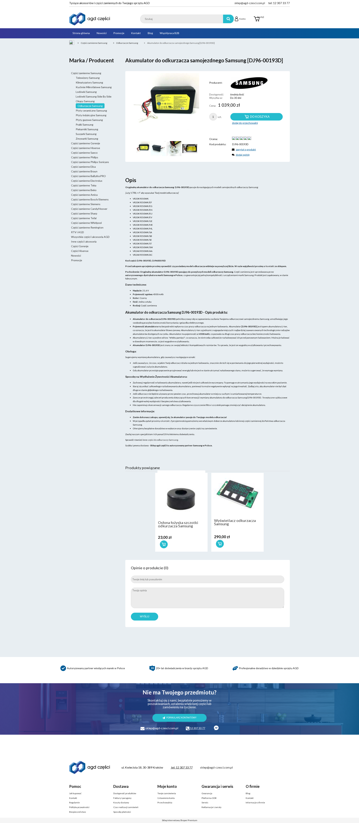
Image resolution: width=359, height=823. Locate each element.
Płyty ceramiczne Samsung (91, 110)
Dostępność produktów (124, 793)
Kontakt (73, 798)
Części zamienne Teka (83, 185)
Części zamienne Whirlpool (86, 222)
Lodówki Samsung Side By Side (93, 96)
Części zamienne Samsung (86, 73)
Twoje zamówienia (166, 793)
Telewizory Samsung (88, 77)
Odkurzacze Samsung (90, 105)
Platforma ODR (209, 798)
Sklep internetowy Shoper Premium (179, 820)
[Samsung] (245, 82)
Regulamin (74, 802)
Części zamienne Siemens (85, 204)
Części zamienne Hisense (85, 148)
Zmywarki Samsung (87, 138)
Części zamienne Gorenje (85, 143)
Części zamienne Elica (83, 166)
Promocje (76, 260)
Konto (242, 18)
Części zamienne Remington (87, 227)
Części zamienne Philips (84, 157)
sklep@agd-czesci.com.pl (249, 3)
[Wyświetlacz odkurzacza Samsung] (237, 493)
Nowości (76, 255)
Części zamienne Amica (84, 194)
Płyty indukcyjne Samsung (91, 115)
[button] (243, 149)
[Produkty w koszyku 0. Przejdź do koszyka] (256, 19)
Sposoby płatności (122, 811)
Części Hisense (79, 250)
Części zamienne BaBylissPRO (88, 176)
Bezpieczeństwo (77, 811)
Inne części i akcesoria (83, 241)
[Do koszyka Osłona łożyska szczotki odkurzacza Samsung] (164, 544)
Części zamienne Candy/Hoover (89, 208)
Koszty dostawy (121, 802)
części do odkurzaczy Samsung (163, 439)
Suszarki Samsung (86, 133)
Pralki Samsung (84, 124)
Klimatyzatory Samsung (89, 82)
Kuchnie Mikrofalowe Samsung (94, 87)
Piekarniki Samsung (87, 129)
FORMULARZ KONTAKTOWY (181, 717)
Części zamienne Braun (84, 171)
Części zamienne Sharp (84, 213)
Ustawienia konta (166, 798)
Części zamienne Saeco (84, 152)
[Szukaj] (228, 19)
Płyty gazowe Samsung (89, 119)
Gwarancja (207, 793)
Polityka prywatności (79, 807)
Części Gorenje (79, 246)
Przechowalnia (164, 802)
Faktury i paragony (122, 798)
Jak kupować (75, 793)
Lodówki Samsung (86, 91)
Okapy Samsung (85, 101)
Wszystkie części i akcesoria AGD (90, 236)
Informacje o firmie (255, 802)
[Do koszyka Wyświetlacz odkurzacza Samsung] (220, 544)
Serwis (205, 802)
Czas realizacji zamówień (125, 807)
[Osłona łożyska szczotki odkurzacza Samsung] (181, 494)
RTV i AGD (77, 232)
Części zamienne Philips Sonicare (90, 162)
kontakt (166, 421)
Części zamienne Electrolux (86, 180)
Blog (248, 793)
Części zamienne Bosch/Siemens (90, 199)
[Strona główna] (89, 18)
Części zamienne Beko (83, 190)
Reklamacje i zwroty (211, 807)
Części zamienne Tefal (83, 218)
